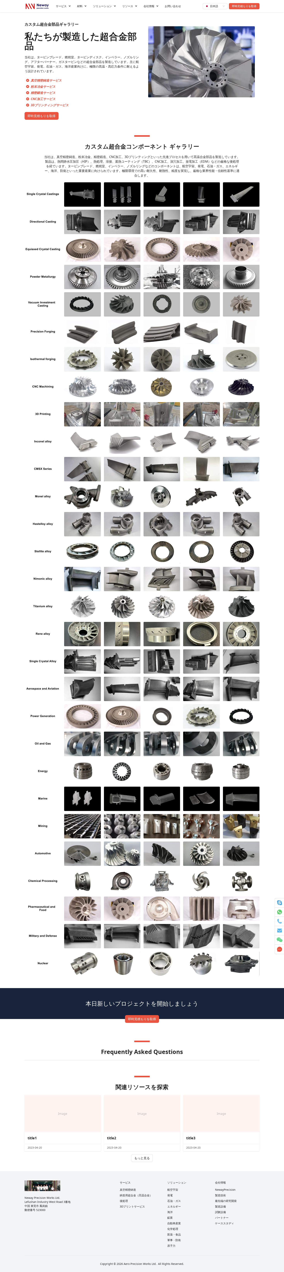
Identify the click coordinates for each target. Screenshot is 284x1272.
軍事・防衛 (174, 1240)
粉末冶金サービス (43, 86)
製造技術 (220, 1195)
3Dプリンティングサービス (50, 105)
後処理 (124, 1201)
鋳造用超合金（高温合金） (136, 1195)
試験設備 (220, 1212)
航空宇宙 (172, 1189)
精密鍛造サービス (43, 93)
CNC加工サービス (43, 99)
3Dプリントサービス (132, 1206)
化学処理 (172, 1229)
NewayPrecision (225, 1189)
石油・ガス (174, 1201)
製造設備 (220, 1206)
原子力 (171, 1245)
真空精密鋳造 (128, 1189)
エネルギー (174, 1206)
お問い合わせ (173, 6)
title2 (111, 1138)
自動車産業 (174, 1223)
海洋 (170, 1212)
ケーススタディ (224, 1223)
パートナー (222, 1217)
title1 (32, 1138)
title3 (190, 1138)
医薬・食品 (174, 1234)
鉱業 (170, 1217)
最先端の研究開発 (226, 1201)
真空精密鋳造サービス (46, 80)
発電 (170, 1195)
